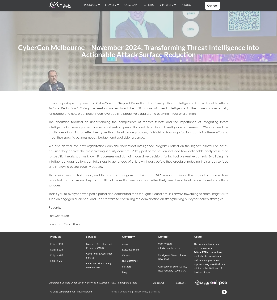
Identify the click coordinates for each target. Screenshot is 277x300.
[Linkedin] (224, 292)
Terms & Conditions (120, 291)
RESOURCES (166, 4)
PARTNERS (148, 4)
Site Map (155, 291)
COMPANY (130, 4)
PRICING (186, 4)
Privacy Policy (141, 291)
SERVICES (110, 4)
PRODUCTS (90, 4)
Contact (180, 282)
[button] (92, 5)
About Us (158, 282)
